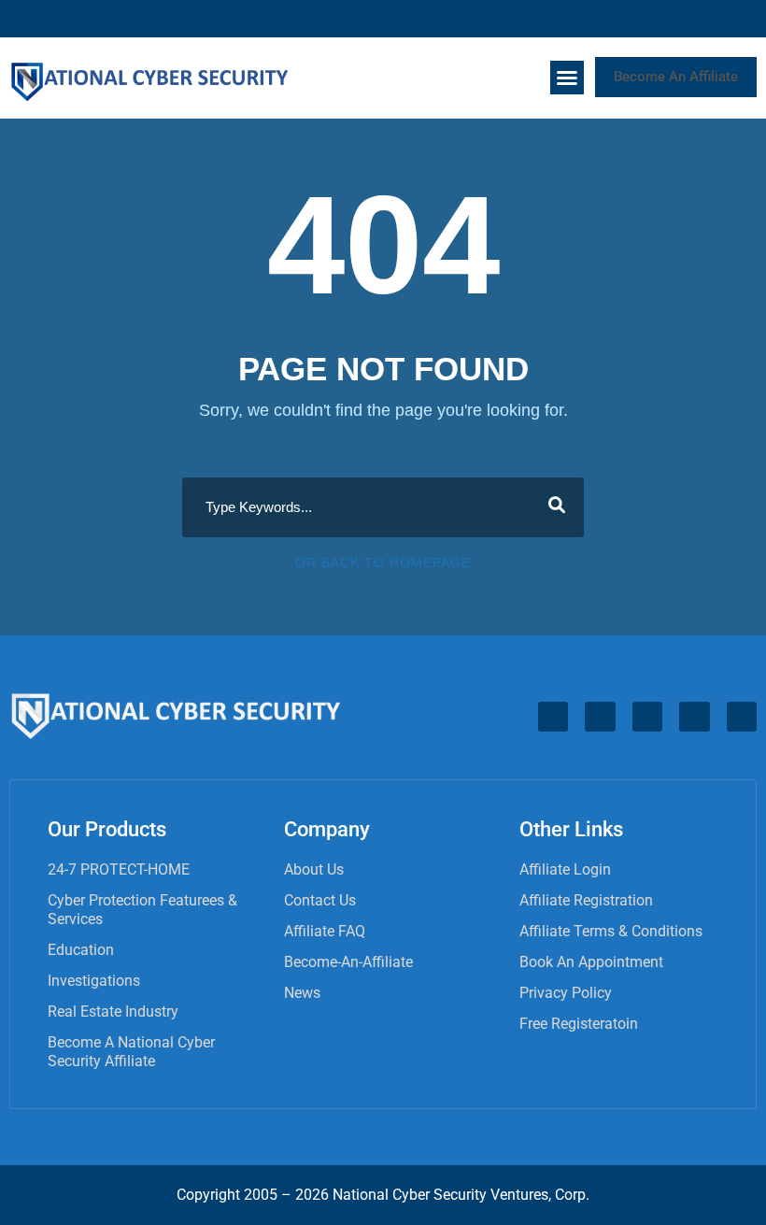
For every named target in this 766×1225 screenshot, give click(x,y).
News (302, 993)
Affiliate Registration (586, 900)
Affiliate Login (565, 869)
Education (81, 950)
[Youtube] (747, 18)
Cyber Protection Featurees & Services (142, 909)
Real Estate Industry (113, 1011)
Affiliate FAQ (324, 931)
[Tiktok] (711, 18)
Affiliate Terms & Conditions (610, 931)
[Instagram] (676, 18)
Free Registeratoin (578, 1024)
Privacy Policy (565, 993)
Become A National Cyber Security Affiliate (131, 1051)
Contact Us (320, 900)
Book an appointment (591, 962)
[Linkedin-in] (640, 18)
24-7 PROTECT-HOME (119, 869)
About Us (314, 869)
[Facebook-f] (605, 18)
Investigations (94, 981)
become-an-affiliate (348, 962)
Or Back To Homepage (383, 562)
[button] (567, 77)
